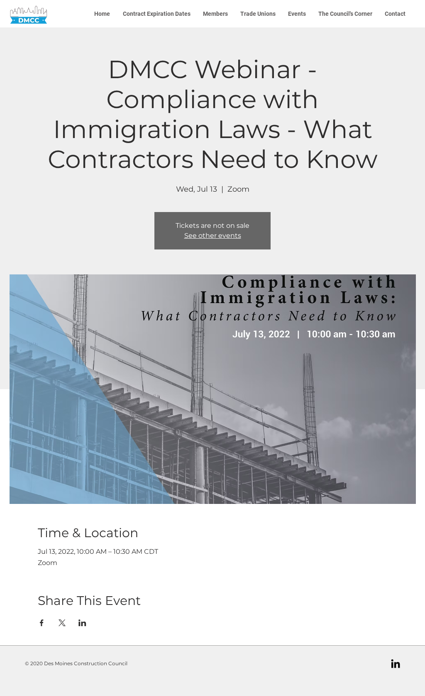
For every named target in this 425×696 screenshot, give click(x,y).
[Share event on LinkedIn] (82, 622)
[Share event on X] (62, 622)
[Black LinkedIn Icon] (395, 663)
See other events (212, 235)
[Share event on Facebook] (42, 622)
